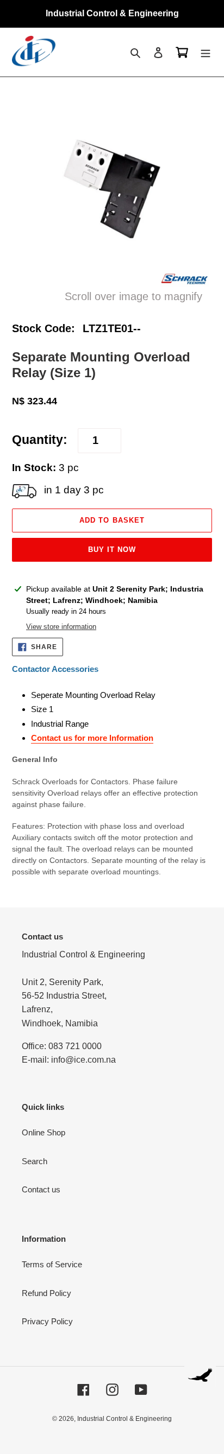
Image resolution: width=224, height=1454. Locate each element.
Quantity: (39, 440)
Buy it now (112, 549)
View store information (61, 627)
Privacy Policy (47, 1321)
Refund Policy (46, 1293)
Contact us (41, 1189)
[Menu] (205, 52)
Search (34, 1161)
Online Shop (43, 1132)
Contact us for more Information (92, 737)
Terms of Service (52, 1264)
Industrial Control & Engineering (124, 1419)
